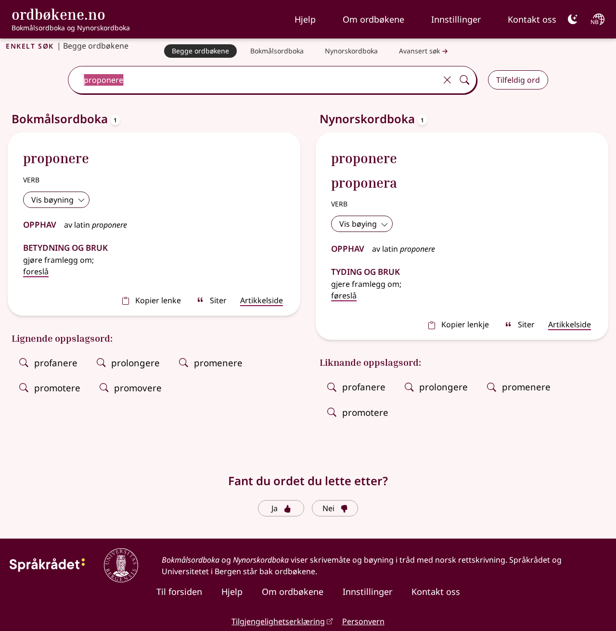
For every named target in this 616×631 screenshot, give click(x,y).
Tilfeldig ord (518, 80)
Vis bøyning (52, 199)
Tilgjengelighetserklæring (278, 621)
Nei (328, 508)
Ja (274, 508)
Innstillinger (456, 19)
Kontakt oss (532, 19)
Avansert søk (419, 50)
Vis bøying (358, 224)
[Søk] (464, 80)
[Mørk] (573, 19)
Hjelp (305, 19)
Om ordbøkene (373, 19)
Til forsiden (179, 591)
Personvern (363, 621)
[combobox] (253, 79)
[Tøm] (447, 80)
